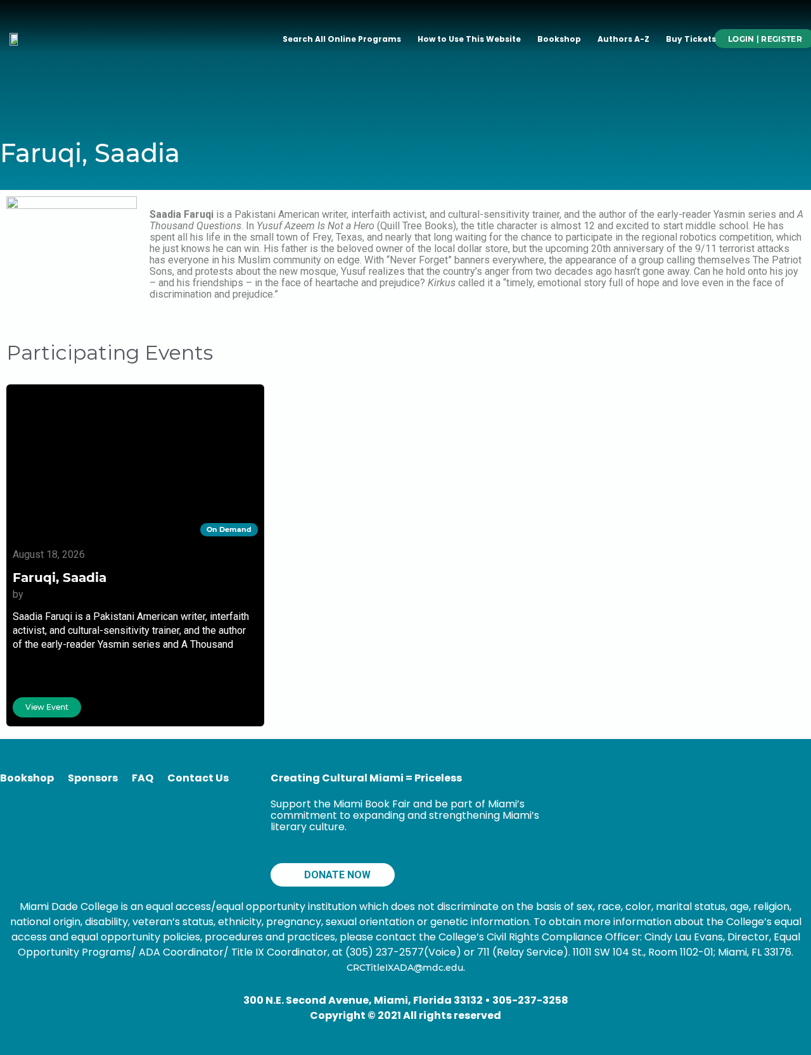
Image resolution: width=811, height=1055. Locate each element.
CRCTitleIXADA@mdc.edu (405, 967)
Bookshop (559, 39)
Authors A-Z (623, 39)
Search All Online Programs (342, 39)
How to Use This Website (469, 39)
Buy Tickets (691, 39)
